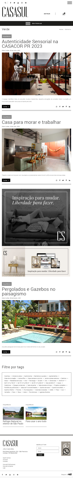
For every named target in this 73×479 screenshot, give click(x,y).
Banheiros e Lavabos (40, 376)
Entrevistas (53, 381)
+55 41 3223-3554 (8, 449)
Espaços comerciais (19, 385)
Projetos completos (60, 385)
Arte (25, 381)
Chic (46, 381)
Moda (6, 381)
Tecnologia (32, 381)
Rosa (19, 392)
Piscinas (18, 390)
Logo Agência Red (70, 474)
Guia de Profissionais (9, 464)
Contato (5, 461)
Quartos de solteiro (57, 387)
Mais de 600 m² (50, 383)
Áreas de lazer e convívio (35, 378)
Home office (21, 378)
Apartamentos (53, 376)
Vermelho (7, 392)
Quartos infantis (9, 390)
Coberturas (7, 385)
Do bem (40, 381)
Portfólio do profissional (11, 387)
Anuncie (5, 459)
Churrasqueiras (28, 390)
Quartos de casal (45, 387)
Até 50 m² (62, 381)
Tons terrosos (33, 392)
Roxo (13, 392)
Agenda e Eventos (44, 392)
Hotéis (51, 390)
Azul (62, 390)
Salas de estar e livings (45, 385)
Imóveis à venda (17, 376)
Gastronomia (28, 376)
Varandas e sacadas (41, 390)
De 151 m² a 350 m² (23, 383)
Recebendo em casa (16, 381)
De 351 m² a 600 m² (37, 383)
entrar (47, 14)
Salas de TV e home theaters (29, 387)
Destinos (63, 378)
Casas (59, 383)
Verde (25, 392)
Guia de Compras (8, 466)
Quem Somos (7, 458)
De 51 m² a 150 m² (9, 383)
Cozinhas (7, 376)
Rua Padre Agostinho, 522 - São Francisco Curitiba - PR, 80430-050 (15, 452)
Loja (4, 468)
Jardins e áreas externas (51, 378)
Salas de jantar (31, 385)
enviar (40, 455)
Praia (57, 390)
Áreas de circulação (10, 378)
